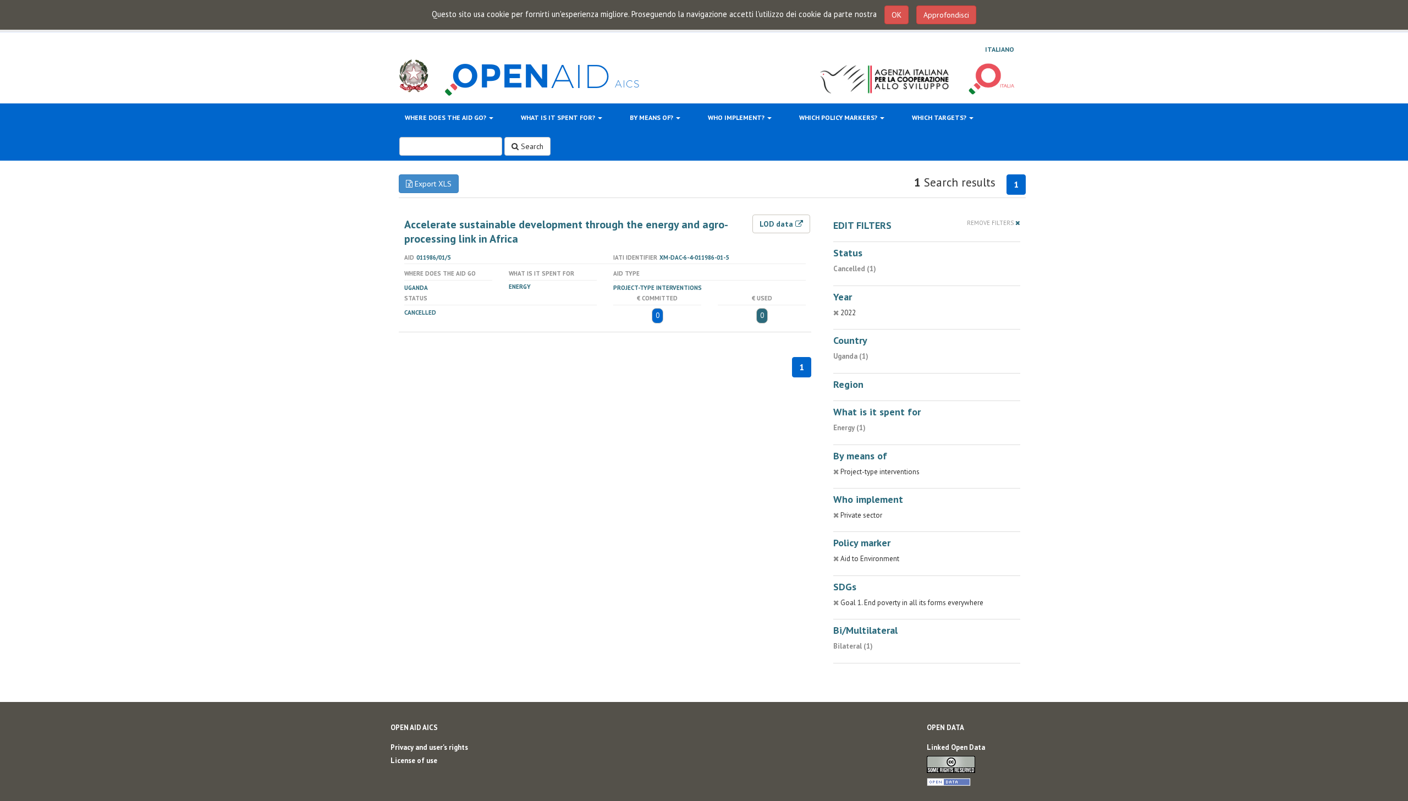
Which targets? (940, 117)
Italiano (999, 49)
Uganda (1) (850, 356)
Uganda (416, 288)
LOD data (777, 224)
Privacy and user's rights (429, 747)
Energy (520, 286)
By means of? (652, 117)
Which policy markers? (839, 117)
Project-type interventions (657, 288)
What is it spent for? (559, 117)
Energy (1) (849, 427)
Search (531, 146)
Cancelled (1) (854, 268)
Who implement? (737, 117)
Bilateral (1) (853, 646)
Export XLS (432, 184)
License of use (414, 760)
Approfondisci (946, 15)
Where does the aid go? (446, 117)
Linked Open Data (956, 747)
